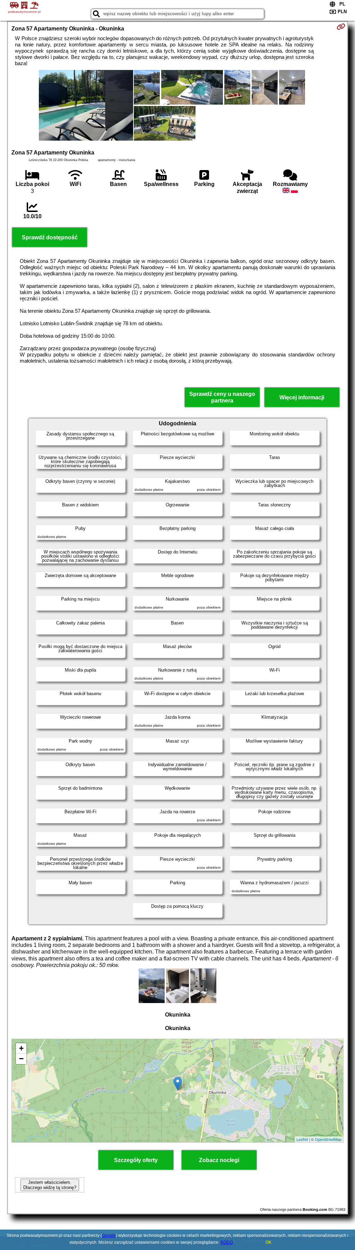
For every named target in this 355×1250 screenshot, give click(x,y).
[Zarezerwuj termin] (341, 27)
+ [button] (21, 1048)
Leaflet (302, 1139)
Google (109, 1235)
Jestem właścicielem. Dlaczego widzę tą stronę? (49, 1185)
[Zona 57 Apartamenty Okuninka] (86, 106)
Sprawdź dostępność (50, 237)
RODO (226, 1242)
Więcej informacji (301, 397)
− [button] (21, 1058)
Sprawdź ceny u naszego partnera (222, 397)
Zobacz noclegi (219, 1160)
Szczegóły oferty (136, 1160)
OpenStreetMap (328, 1139)
